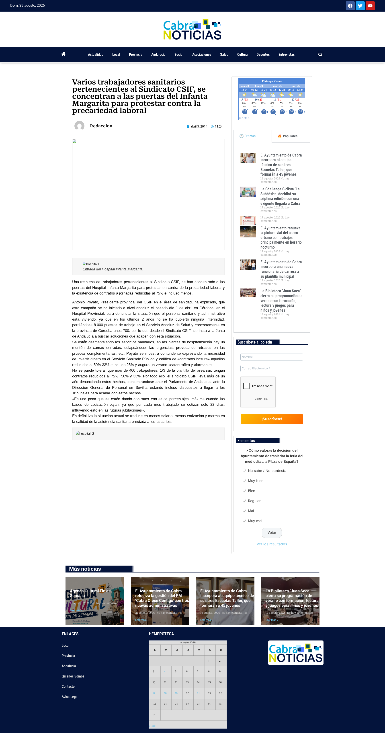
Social (178, 54)
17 (154, 693)
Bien (251, 490)
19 (176, 693)
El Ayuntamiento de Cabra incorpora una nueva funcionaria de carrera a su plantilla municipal (281, 269)
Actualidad (95, 54)
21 (198, 693)
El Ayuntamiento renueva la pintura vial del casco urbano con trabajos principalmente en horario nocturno (281, 237)
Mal (251, 511)
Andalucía (158, 54)
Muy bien (255, 480)
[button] (320, 54)
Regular (254, 500)
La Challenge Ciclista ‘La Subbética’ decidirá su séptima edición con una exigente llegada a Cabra (280, 196)
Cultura (242, 54)
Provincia (135, 54)
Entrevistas (287, 54)
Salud (224, 54)
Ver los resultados (272, 544)
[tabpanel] (271, 238)
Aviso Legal (70, 697)
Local (116, 54)
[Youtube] (370, 5)
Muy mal (255, 521)
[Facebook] (350, 5)
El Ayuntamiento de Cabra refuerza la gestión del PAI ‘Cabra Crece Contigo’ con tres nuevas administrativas (162, 598)
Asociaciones (201, 54)
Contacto (68, 686)
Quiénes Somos (73, 676)
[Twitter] (360, 5)
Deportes (263, 54)
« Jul (152, 726)
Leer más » (76, 610)
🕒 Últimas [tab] (247, 136)
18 (165, 693)
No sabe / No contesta (267, 470)
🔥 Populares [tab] (287, 136)
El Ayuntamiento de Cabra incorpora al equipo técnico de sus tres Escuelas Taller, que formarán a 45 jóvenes (281, 165)
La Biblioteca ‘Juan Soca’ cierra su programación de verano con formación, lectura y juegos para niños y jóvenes (281, 300)
